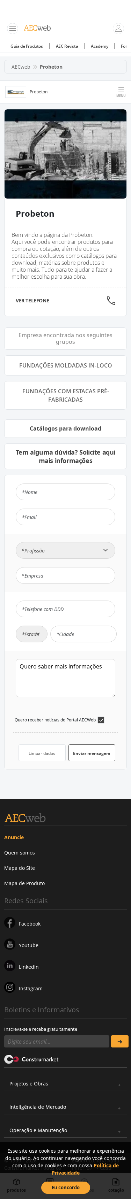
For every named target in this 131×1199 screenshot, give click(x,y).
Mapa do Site (19, 868)
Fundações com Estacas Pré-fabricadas (65, 395)
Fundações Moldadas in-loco (65, 365)
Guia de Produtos (26, 46)
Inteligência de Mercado (37, 1107)
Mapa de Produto (24, 883)
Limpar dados (42, 753)
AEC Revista (67, 46)
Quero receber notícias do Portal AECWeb (55, 720)
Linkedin (29, 967)
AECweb (21, 66)
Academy (99, 46)
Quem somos (19, 852)
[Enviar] (120, 1041)
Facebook (30, 923)
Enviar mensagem (91, 753)
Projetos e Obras (28, 1083)
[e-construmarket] (31, 1058)
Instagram (31, 988)
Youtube (28, 945)
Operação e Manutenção (38, 1130)
